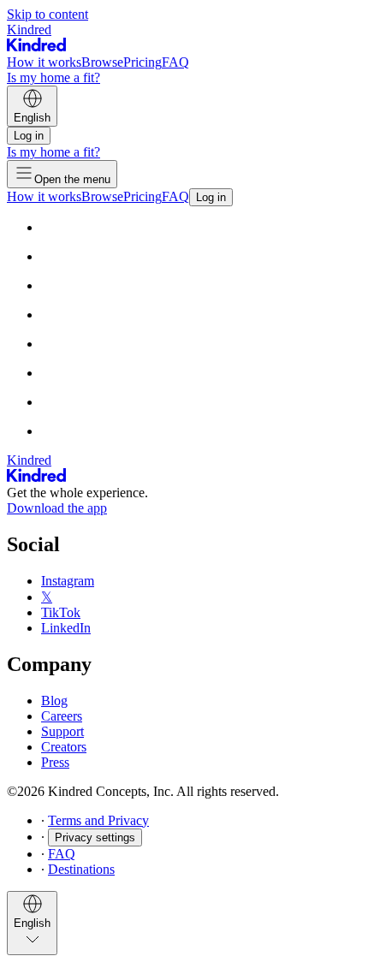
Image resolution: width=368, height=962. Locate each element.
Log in (29, 135)
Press (55, 762)
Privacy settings (95, 837)
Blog (54, 700)
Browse (102, 62)
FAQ (175, 62)
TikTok (60, 612)
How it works (44, 62)
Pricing (142, 62)
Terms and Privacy (98, 820)
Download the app (57, 508)
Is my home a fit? (53, 77)
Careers (61, 716)
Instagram (67, 580)
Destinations (81, 869)
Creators (63, 746)
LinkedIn (66, 628)
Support (62, 731)
